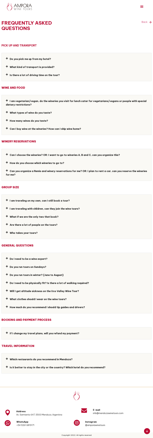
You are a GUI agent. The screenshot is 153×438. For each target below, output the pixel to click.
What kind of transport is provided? (32, 67)
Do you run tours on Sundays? (28, 266)
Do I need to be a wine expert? (28, 258)
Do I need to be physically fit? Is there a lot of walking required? (49, 283)
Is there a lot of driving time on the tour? (35, 75)
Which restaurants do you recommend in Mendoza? (41, 359)
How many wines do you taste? (29, 120)
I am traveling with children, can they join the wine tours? (45, 208)
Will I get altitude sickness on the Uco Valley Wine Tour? (44, 291)
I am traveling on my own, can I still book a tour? (40, 200)
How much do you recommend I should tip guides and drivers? (47, 307)
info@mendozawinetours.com (108, 413)
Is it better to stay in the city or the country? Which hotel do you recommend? (57, 367)
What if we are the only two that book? (34, 216)
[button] (141, 6)
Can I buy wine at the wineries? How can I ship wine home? (45, 128)
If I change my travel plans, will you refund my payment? (44, 333)
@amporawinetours (95, 425)
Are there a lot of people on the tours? (33, 224)
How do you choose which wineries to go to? (37, 163)
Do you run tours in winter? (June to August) (37, 274)
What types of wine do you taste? (31, 112)
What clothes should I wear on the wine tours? (38, 299)
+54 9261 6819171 (25, 425)
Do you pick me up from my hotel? (30, 58)
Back (144, 21)
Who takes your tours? (24, 232)
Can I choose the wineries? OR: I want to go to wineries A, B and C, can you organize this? (65, 154)
